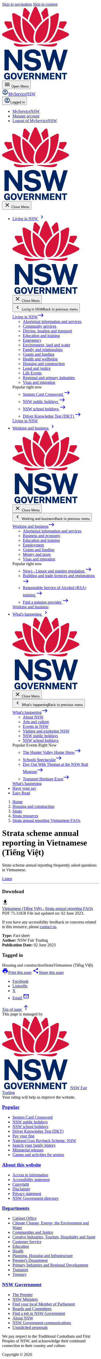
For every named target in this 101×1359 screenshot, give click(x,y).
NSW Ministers (25, 1299)
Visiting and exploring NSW (46, 731)
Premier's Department (30, 1260)
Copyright (20, 1184)
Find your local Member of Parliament (43, 1304)
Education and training (41, 335)
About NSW (33, 717)
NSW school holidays (41, 740)
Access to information (30, 1175)
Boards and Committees (32, 1309)
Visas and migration (39, 382)
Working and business (33, 526)
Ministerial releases (28, 1150)
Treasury (19, 1274)
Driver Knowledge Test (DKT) (37, 1131)
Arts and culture (36, 722)
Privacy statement (26, 1193)
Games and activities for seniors (38, 1154)
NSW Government (21, 1284)
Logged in (17, 102)
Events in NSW (35, 726)
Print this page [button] (17, 972)
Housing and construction (44, 363)
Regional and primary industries (49, 377)
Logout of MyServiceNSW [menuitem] (34, 120)
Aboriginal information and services (52, 321)
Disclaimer (21, 1189)
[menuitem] (26, 111)
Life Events (32, 373)
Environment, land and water (46, 345)
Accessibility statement (31, 1179)
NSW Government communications (41, 1323)
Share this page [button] (48, 972)
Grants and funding (38, 354)
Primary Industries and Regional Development (50, 1265)
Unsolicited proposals (30, 1327)
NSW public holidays (40, 736)
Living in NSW (28, 317)
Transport (20, 1270)
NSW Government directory (35, 1198)
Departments (15, 1208)
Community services (39, 326)
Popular (10, 1107)
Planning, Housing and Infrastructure (42, 1256)
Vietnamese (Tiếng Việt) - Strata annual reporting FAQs (47, 908)
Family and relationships (43, 349)
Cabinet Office (24, 1218)
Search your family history (34, 1145)
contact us (48, 927)
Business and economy (41, 535)
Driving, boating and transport (47, 331)
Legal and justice (37, 368)
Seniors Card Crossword (32, 1117)
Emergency (32, 340)
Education (20, 1246)
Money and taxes (37, 554)
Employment (33, 545)
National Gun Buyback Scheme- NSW (44, 1140)
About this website (21, 1164)
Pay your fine (23, 1136)
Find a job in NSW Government (38, 1313)
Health (17, 1251)
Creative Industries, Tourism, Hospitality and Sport (53, 1237)
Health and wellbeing (40, 359)
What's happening (30, 712)
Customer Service (26, 1241)
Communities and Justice (32, 1232)
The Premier (22, 1294)
